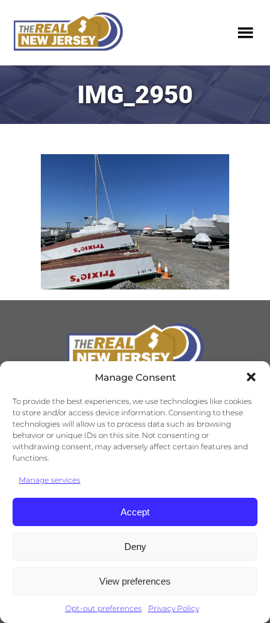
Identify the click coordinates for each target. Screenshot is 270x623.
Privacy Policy (173, 608)
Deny (135, 546)
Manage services (49, 480)
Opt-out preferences (103, 608)
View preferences (135, 581)
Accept (135, 512)
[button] (251, 377)
